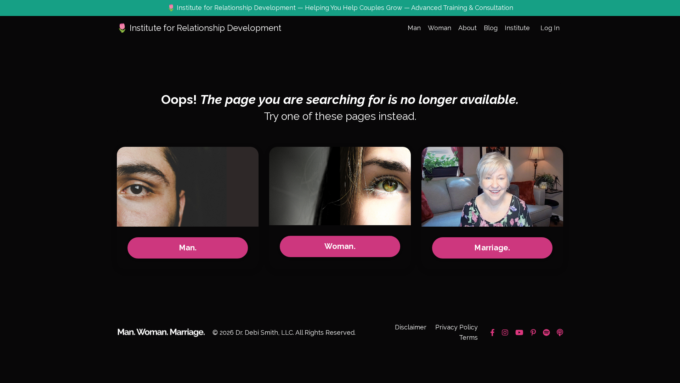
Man (414, 28)
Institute (517, 28)
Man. (188, 247)
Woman (439, 28)
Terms (468, 337)
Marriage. (492, 247)
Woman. (340, 246)
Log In (550, 28)
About (467, 28)
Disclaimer (410, 327)
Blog (491, 28)
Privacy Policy (456, 327)
